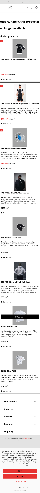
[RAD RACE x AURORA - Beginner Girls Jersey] (20, 48)
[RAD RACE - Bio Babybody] (20, 226)
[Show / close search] (28, 8)
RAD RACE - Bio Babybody (11, 237)
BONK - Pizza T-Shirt (9, 371)
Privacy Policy (20, 482)
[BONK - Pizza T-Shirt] (20, 360)
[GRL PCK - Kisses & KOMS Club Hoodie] (20, 271)
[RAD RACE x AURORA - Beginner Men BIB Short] (20, 93)
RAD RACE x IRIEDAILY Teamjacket (15, 193)
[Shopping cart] (36, 8)
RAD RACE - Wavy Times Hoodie (13, 148)
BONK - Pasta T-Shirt (9, 326)
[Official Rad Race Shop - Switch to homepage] (10, 8)
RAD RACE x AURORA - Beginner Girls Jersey (18, 59)
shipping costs (26, 438)
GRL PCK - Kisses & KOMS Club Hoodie (16, 282)
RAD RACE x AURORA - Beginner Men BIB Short (20, 104)
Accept (20, 476)
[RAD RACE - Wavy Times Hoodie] (20, 137)
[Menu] (3, 8)
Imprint (16, 490)
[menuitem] (3, 8)
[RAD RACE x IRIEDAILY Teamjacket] (20, 182)
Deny (20, 471)
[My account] (32, 8)
